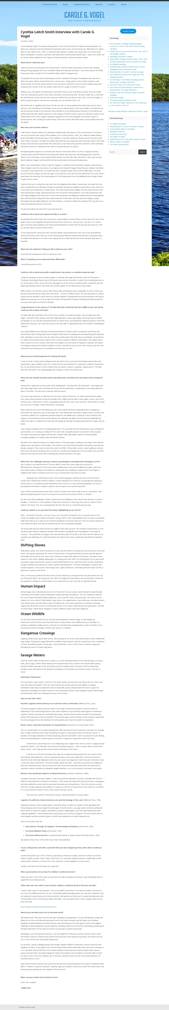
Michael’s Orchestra (117, 132)
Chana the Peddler (117, 97)
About (124, 4)
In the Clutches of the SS (119, 105)
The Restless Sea (49, 4)
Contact (111, 4)
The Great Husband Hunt (119, 144)
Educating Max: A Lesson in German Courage (127, 72)
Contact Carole (128, 31)
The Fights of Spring (117, 137)
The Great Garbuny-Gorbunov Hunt (123, 100)
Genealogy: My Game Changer (121, 56)
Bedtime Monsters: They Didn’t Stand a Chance (128, 139)
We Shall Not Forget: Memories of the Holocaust (128, 103)
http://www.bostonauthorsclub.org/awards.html (38, 907)
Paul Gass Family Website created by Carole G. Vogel (128, 111)
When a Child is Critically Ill (120, 142)
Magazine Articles (82, 4)
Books (65, 4)
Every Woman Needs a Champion (122, 129)
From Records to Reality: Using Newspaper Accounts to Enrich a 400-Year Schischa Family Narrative (127, 46)
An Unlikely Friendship (118, 64)
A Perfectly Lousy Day (118, 134)
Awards (99, 4)
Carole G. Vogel (84, 15)
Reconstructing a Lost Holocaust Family (125, 85)
